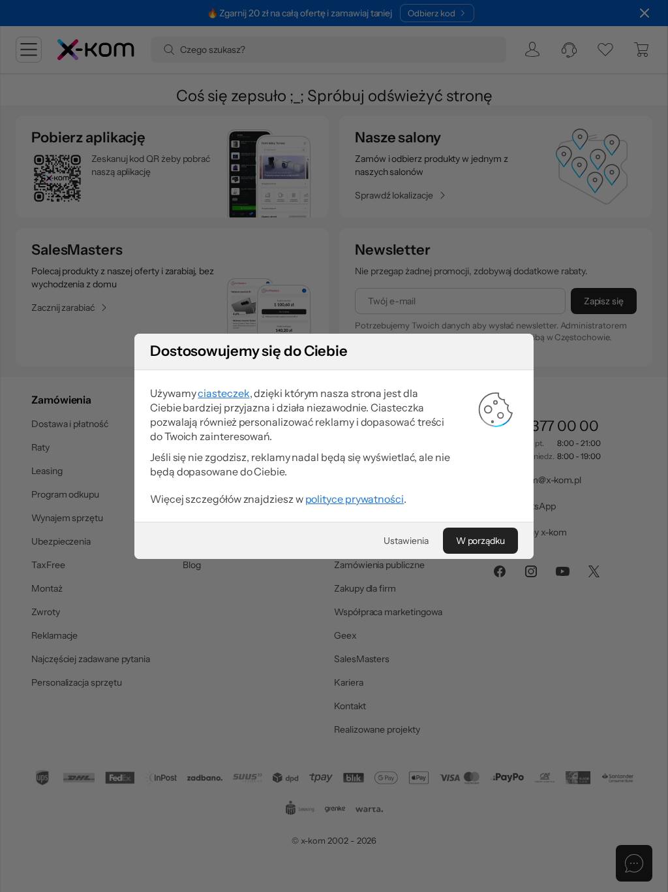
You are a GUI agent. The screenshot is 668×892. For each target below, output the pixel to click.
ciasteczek (223, 393)
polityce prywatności (354, 498)
